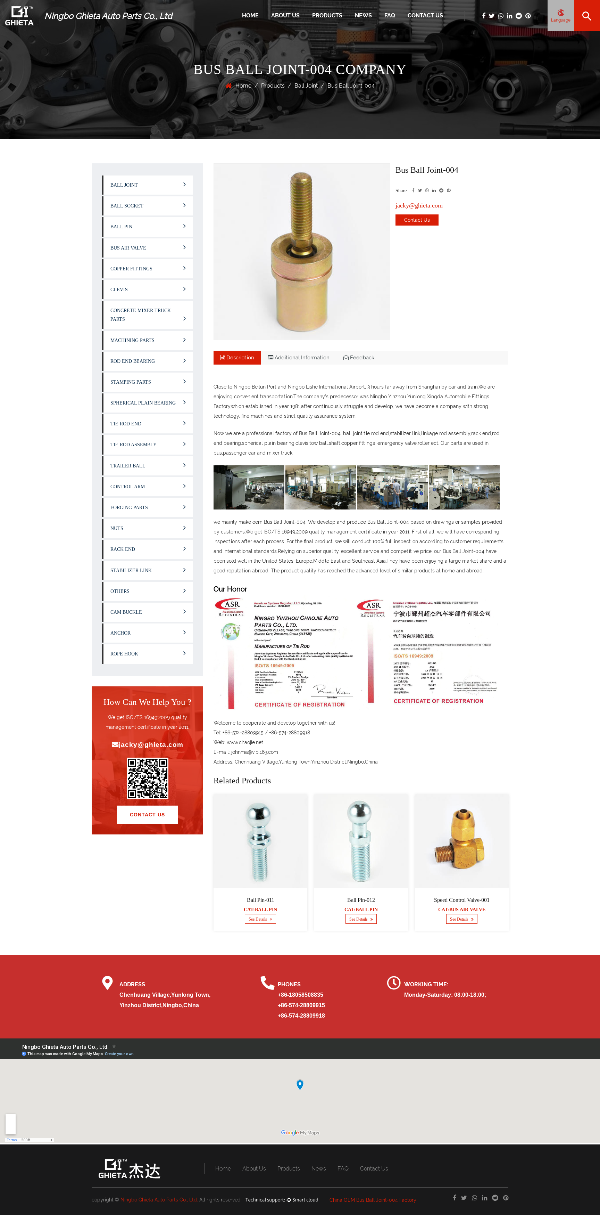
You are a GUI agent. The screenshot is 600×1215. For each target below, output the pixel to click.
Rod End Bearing (132, 361)
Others (120, 591)
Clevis (119, 289)
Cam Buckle (126, 612)
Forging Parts (129, 507)
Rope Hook (124, 654)
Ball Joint (306, 85)
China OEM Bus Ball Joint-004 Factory (373, 1200)
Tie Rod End (125, 423)
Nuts (116, 528)
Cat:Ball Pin (260, 909)
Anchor (120, 633)
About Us (285, 15)
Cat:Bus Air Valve (461, 909)
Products (327, 15)
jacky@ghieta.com (151, 744)
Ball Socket (126, 206)
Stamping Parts (130, 382)
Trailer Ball (127, 465)
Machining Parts (132, 340)
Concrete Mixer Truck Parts (140, 315)
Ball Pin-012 (361, 900)
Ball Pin (121, 226)
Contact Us (425, 15)
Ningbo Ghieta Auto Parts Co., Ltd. (159, 1199)
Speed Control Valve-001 (462, 900)
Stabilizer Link (131, 570)
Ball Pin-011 (260, 900)
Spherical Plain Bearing (143, 403)
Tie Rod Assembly (133, 444)
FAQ (389, 15)
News (363, 15)
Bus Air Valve (128, 248)
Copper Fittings (131, 268)
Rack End (122, 549)
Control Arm (127, 486)
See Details (258, 919)
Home (250, 15)
